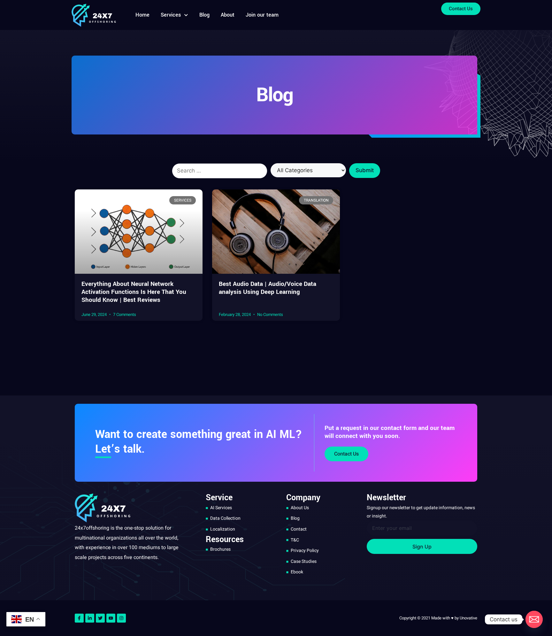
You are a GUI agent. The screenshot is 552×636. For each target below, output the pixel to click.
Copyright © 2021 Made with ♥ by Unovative (438, 618)
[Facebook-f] (79, 618)
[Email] (534, 619)
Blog (204, 15)
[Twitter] (100, 618)
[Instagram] (121, 618)
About (227, 15)
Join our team (262, 15)
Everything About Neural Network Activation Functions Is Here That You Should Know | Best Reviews (133, 292)
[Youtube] (110, 618)
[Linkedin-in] (89, 618)
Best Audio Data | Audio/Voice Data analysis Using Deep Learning (267, 288)
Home (142, 15)
